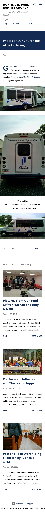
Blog (5, 23)
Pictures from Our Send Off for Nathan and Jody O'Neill (21, 304)
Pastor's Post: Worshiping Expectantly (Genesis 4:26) (22, 458)
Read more (37, 336)
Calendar (17, 23)
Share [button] (36, 248)
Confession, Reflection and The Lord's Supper (20, 381)
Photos (13, 248)
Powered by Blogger (24, 503)
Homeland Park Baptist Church (16, 6)
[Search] (34, 4)
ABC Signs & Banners (31, 77)
